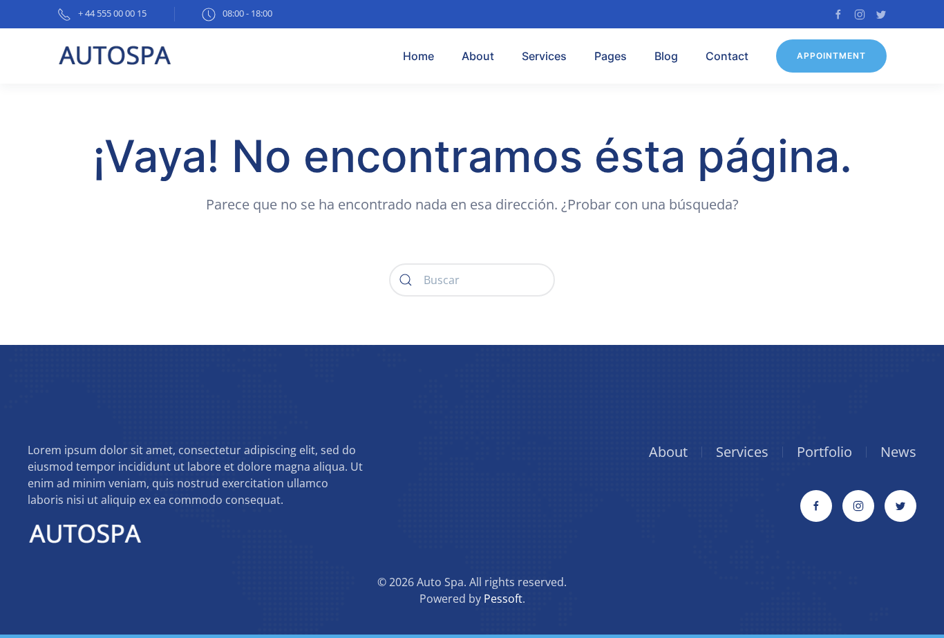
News (898, 451)
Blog (666, 56)
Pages (610, 56)
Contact (727, 56)
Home (418, 56)
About (478, 56)
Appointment (831, 55)
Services (544, 56)
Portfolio (824, 451)
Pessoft (503, 598)
